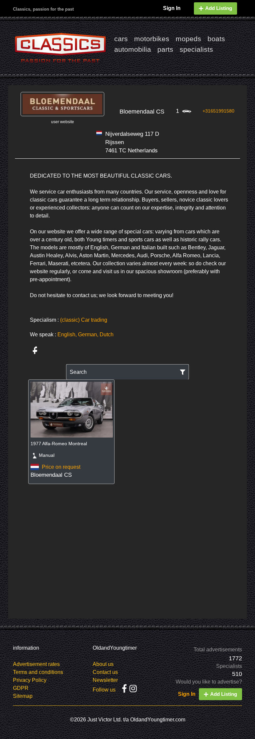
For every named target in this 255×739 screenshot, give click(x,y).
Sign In (172, 8)
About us (103, 664)
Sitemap (23, 696)
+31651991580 (218, 111)
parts (165, 49)
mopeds (188, 38)
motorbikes (151, 38)
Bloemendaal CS (142, 111)
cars (121, 38)
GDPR (21, 688)
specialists (196, 49)
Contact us (105, 672)
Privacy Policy (29, 680)
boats (216, 38)
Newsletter (105, 680)
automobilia (132, 49)
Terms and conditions (38, 672)
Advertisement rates (36, 664)
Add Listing (218, 8)
